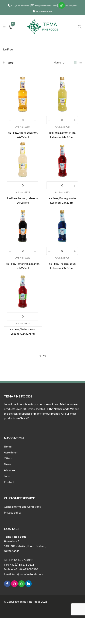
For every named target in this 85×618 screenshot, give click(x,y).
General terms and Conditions (22, 506)
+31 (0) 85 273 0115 (20, 5)
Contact (9, 482)
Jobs (6, 476)
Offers (8, 458)
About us (9, 470)
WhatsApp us (71, 5)
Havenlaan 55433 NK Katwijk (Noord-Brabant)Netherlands (25, 546)
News (7, 464)
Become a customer (44, 11)
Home (7, 446)
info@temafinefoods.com (46, 5)
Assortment (11, 452)
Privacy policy (12, 512)
